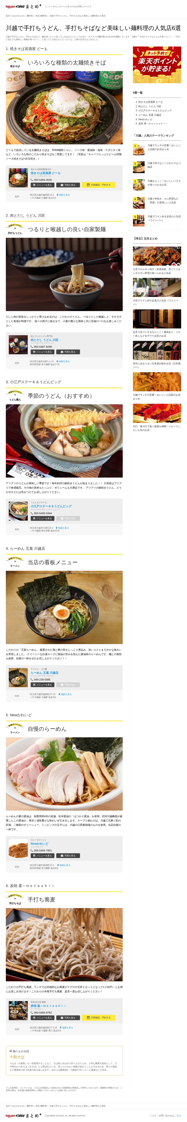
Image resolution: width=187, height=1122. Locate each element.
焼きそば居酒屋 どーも (150, 102)
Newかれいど (145, 119)
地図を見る (64, 195)
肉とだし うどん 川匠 (149, 106)
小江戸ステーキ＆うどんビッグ (155, 110)
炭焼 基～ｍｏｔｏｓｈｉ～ (153, 123)
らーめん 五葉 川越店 (149, 115)
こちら (178, 1115)
